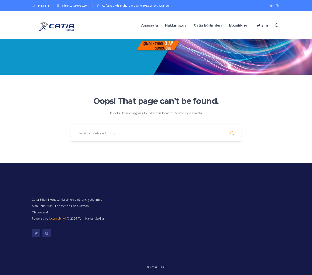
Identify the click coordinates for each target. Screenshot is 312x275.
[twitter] (36, 233)
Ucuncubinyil (57, 218)
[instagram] (46, 233)
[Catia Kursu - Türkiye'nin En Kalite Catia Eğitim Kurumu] (55, 27)
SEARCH (232, 133)
